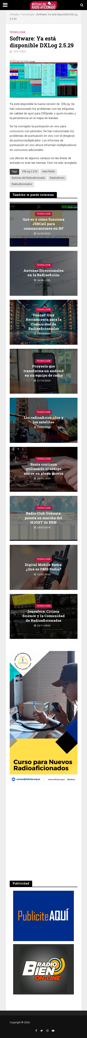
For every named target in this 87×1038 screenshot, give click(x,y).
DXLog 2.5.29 (29, 171)
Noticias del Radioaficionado (28, 178)
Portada (14, 14)
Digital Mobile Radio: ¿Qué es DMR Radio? (43, 567)
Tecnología (27, 14)
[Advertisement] (43, 833)
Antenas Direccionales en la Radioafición (43, 272)
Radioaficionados (22, 184)
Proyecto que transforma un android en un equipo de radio (43, 371)
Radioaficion (57, 178)
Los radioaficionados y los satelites (44, 419)
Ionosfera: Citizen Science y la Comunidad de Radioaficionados (43, 616)
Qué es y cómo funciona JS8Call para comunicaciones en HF (43, 224)
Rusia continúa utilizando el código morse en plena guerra (43, 469)
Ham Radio (48, 171)
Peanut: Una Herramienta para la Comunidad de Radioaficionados (44, 322)
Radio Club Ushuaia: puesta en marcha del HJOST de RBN (43, 518)
